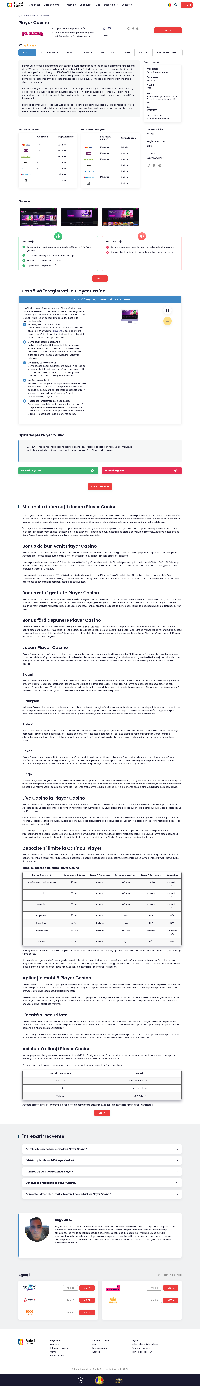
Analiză (88, 52)
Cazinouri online (29, 16)
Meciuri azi (34, 4)
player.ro (57, 330)
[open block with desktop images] (167, 321)
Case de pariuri (52, 4)
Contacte (126, 4)
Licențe (71, 52)
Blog (98, 4)
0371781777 (152, 110)
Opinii (106, 36)
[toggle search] (176, 5)
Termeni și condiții (172, 1274)
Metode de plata (49, 52)
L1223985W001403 (155, 157)
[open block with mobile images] (167, 310)
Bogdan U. (63, 1219)
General (27, 52)
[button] (102, 1149)
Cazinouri (84, 4)
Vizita (168, 30)
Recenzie (143, 52)
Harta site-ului (57, 1355)
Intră (188, 5)
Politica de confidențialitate (145, 1344)
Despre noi (109, 4)
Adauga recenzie (100, 486)
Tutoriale (71, 4)
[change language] (169, 5)
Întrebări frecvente (167, 52)
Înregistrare (108, 52)
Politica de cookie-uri (142, 1351)
